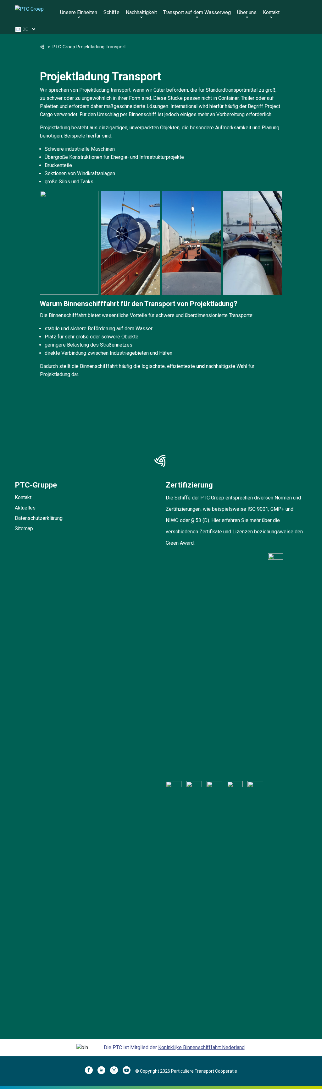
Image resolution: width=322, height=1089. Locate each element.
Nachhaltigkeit (141, 12)
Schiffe (111, 12)
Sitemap (24, 528)
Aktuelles (25, 508)
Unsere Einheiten (78, 12)
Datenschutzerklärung (39, 518)
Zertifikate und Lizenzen (226, 532)
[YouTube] (129, 1071)
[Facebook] (91, 1071)
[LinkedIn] (103, 1071)
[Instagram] (116, 1071)
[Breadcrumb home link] (42, 47)
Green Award (180, 543)
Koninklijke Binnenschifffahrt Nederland (201, 1047)
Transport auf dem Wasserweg (197, 12)
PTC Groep (64, 47)
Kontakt (271, 12)
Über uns (247, 12)
